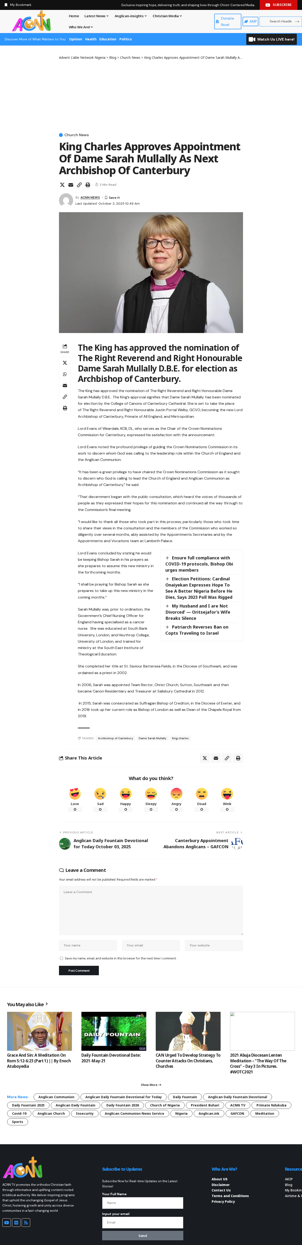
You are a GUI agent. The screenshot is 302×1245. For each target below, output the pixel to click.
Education (107, 39)
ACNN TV (237, 1105)
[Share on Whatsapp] (65, 374)
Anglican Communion (56, 1097)
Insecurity (85, 1113)
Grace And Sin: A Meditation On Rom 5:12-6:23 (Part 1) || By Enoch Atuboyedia (39, 1060)
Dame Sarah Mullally (152, 738)
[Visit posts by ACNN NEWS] (66, 200)
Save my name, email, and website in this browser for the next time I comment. (120, 958)
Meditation (264, 1113)
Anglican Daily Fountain (75, 1105)
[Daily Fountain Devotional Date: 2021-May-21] (113, 1031)
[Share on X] (62, 185)
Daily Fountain (185, 1097)
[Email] (70, 185)
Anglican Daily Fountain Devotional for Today (123, 1097)
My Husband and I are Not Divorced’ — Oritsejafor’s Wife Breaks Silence (197, 612)
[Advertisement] (151, 95)
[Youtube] (6, 1222)
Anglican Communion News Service (134, 1113)
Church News (76, 135)
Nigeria (181, 1113)
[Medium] (16, 1222)
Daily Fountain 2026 (122, 1105)
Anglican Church (51, 1113)
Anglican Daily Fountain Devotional (237, 1097)
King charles (180, 738)
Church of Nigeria (165, 1105)
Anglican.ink (209, 1113)
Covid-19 (19, 1113)
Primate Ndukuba (271, 1105)
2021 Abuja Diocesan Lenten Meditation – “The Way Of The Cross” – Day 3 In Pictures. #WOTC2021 (258, 1063)
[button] (79, 185)
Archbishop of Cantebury (115, 738)
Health (90, 39)
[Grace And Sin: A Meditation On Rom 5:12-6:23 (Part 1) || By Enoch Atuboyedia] (39, 1031)
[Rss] (26, 1222)
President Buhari (205, 1105)
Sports (17, 1121)
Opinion (75, 39)
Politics (125, 39)
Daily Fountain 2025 (28, 1105)
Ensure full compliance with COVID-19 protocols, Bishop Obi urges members (199, 564)
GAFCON (237, 1113)
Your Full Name (114, 1194)
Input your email (116, 1214)
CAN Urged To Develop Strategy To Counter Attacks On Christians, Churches (188, 1060)
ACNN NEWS (90, 197)
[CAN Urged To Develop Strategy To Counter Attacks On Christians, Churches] (188, 1031)
